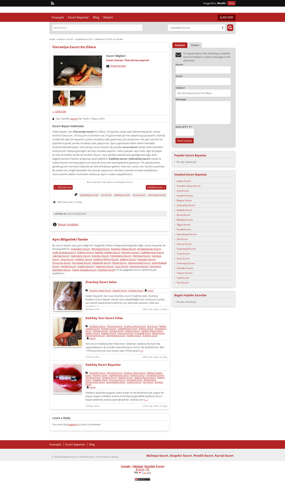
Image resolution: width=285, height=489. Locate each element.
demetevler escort (96, 483)
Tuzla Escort (183, 253)
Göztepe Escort (116, 330)
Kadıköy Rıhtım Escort (106, 259)
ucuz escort (139, 195)
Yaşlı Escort (183, 277)
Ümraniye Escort (139, 266)
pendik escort (173, 483)
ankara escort (78, 483)
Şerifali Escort (68, 266)
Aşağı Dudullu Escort (64, 252)
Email (178, 76)
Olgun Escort (183, 224)
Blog (96, 17)
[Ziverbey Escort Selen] (67, 310)
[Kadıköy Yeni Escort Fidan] (67, 346)
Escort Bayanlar (78, 17)
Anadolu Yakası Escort (123, 249)
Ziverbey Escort (106, 269)
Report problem (68, 224)
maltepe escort (155, 483)
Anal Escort (152, 326)
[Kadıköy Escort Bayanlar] (67, 393)
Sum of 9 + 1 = (183, 126)
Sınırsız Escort (184, 244)
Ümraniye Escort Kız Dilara (74, 47)
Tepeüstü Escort (104, 266)
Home (52, 39)
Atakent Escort (85, 252)
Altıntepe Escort (100, 249)
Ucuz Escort (121, 266)
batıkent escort (116, 483)
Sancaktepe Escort (187, 234)
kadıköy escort (122, 195)
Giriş (231, 3)
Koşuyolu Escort (61, 263)
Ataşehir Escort (185, 195)
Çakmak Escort (60, 256)
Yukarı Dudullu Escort (84, 269)
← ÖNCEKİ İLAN (63, 187)
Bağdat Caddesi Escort (108, 252)
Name (179, 64)
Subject (180, 87)
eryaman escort (60, 483)
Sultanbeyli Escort (186, 248)
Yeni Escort (147, 382)
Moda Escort (119, 263)
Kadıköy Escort (65, 39)
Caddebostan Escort (152, 252)
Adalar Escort (184, 181)
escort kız (106, 195)
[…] (96, 306)
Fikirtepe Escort (141, 256)
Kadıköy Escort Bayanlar (103, 365)
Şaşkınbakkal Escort (116, 335)
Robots (140, 469)
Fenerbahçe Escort (120, 256)
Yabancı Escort (185, 273)
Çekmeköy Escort (81, 256)
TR (147, 469)
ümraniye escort (157, 195)
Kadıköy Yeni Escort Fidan (104, 318)
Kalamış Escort (128, 259)
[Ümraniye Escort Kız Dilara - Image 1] (60, 105)
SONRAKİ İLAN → (156, 187)
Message (180, 99)
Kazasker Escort (147, 259)
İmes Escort (67, 259)
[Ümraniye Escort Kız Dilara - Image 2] (77, 105)
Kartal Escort (183, 215)
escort (74, 118)
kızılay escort (43, 483)
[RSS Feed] (52, 3)
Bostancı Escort (130, 252)
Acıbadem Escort (84, 39)
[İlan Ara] (230, 27)
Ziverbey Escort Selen (101, 282)
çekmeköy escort (89, 195)
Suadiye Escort (85, 266)
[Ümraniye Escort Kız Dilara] (78, 71)
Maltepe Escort (185, 219)
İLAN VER (226, 17)
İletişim (108, 17)
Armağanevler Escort (149, 249)
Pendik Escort (184, 229)
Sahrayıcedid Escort (139, 263)
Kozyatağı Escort (81, 263)
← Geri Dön (59, 111)
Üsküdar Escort (185, 268)
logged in (72, 424)
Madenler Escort (101, 263)
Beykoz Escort (184, 200)
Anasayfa (58, 17)
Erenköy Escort (100, 256)
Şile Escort (182, 239)
